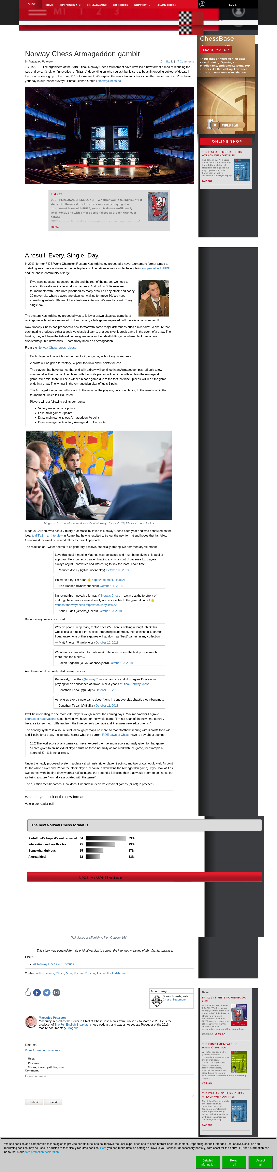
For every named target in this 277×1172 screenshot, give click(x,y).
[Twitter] (46, 992)
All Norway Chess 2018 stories (53, 964)
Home (49, 4)
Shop (32, 4)
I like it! (168, 61)
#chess (60, 605)
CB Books (120, 4)
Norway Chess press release (57, 347)
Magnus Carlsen (84, 973)
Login (233, 4)
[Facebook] (37, 992)
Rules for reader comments (42, 1050)
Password (35, 1063)
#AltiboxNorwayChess (134, 684)
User (31, 1058)
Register (58, 1067)
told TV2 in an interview (47, 535)
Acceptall (260, 1162)
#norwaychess (75, 605)
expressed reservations (40, 718)
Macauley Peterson (52, 1017)
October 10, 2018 (110, 611)
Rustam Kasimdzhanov (111, 973)
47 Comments (185, 61)
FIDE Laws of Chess (116, 734)
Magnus (73, 1028)
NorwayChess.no (109, 81)
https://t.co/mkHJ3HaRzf (108, 579)
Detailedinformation (208, 1162)
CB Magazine (97, 4)
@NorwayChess (109, 595)
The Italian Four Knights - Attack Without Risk (223, 153)
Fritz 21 (56, 194)
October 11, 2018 (117, 570)
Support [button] (141, 4)
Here (103, 1148)
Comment (31, 1070)
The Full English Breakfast (72, 1024)
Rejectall (234, 1162)
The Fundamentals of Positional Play (219, 1045)
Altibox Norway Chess (50, 973)
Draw (69, 973)
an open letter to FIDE (155, 268)
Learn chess (167, 4)
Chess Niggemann (175, 999)
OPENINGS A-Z (70, 4)
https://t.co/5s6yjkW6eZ (101, 605)
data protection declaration (42, 1152)
